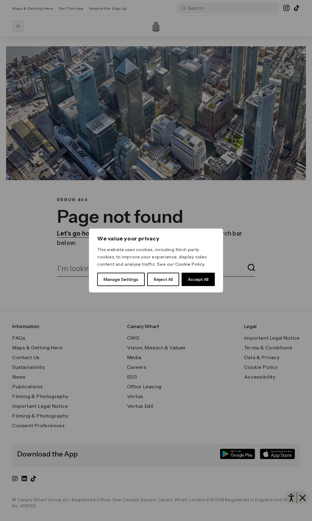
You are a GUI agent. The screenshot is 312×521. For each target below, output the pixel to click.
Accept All (198, 279)
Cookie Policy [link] (189, 264)
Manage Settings (121, 279)
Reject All (163, 279)
